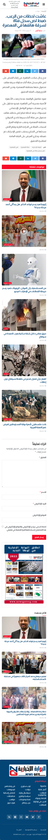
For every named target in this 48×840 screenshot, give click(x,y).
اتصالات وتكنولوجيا (42, 794)
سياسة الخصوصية (31, 830)
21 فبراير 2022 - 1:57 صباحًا (23, 31)
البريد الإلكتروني (39, 503)
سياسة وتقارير (25, 796)
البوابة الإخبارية (36, 147)
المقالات (42, 805)
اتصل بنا (19, 830)
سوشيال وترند (25, 793)
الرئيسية (43, 830)
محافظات (7, 671)
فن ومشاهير (8, 244)
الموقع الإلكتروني (39, 515)
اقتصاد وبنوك (40, 798)
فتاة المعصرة (25, 147)
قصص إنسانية (9, 793)
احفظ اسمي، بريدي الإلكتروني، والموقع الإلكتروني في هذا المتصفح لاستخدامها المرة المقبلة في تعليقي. (25, 528)
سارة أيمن (38, 31)
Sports (43, 786)
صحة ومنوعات (25, 799)
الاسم (43, 492)
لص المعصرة (14, 147)
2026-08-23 (42, 211)
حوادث (37, 11)
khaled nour (17, 834)
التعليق (42, 457)
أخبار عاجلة (42, 789)
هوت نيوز (11, 803)
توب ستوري (7, 199)
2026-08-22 (42, 295)
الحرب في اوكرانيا (39, 801)
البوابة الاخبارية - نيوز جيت (33, 834)
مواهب (12, 799)
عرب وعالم (26, 803)
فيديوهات (11, 789)
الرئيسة (43, 11)
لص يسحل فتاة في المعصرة (36, 151)
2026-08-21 (42, 386)
